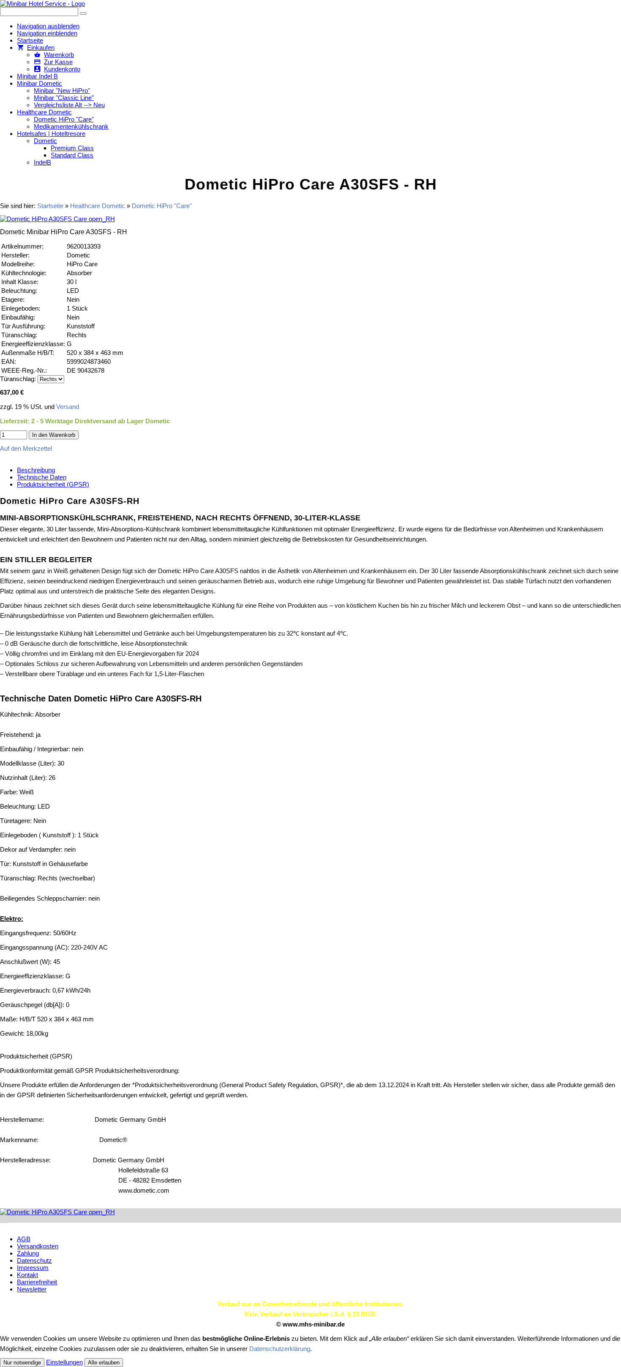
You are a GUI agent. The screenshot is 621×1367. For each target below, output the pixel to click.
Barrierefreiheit (37, 1282)
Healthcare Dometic (97, 205)
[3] (2, 1219)
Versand (67, 406)
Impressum (33, 1267)
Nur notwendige (22, 1362)
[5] (3, 1219)
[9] (7, 1219)
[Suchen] (83, 13)
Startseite (50, 205)
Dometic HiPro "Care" (162, 205)
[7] (5, 1219)
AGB (23, 1238)
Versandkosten (37, 1246)
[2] (1, 1219)
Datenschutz (34, 1260)
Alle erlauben (104, 1362)
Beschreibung (36, 470)
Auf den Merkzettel (26, 448)
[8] (6, 1219)
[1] (0, 1219)
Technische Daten (41, 477)
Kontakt (27, 1274)
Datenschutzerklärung (279, 1348)
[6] (4, 1219)
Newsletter (31, 1289)
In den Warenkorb (53, 435)
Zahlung (28, 1253)
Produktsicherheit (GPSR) (53, 484)
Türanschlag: (18, 378)
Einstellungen (64, 1362)
